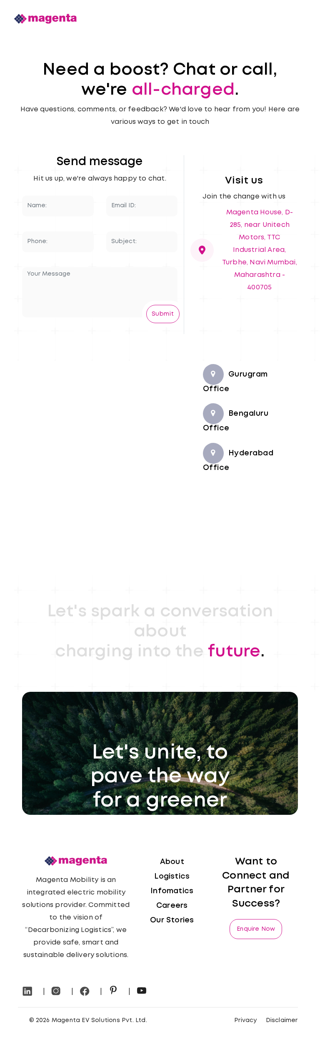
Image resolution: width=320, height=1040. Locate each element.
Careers (172, 905)
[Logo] (45, 18)
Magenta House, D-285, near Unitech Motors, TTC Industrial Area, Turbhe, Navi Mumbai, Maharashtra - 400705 (259, 250)
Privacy (245, 1020)
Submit (163, 314)
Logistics (172, 876)
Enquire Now (256, 929)
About (172, 862)
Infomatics (171, 891)
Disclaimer (282, 1020)
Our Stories (172, 920)
